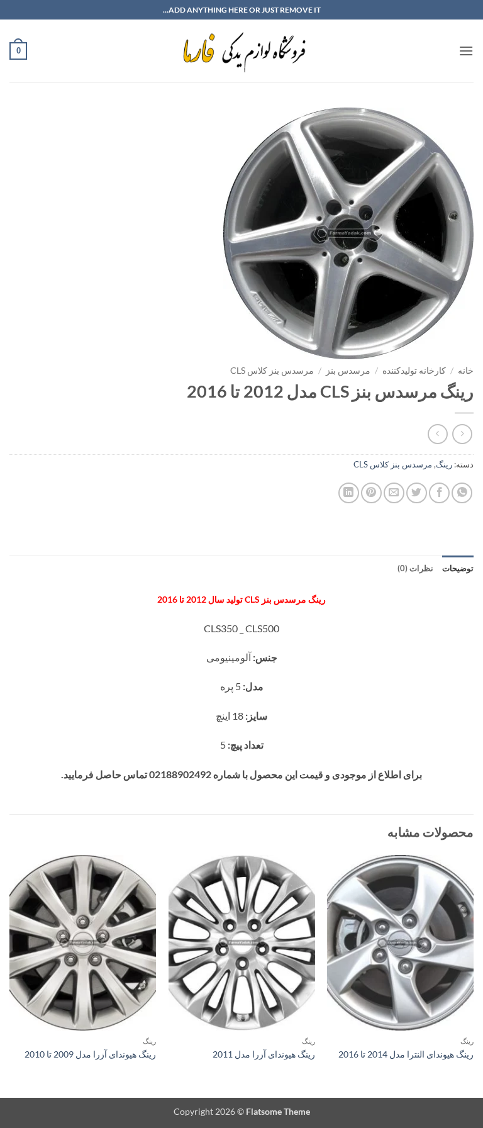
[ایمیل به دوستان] (394, 493)
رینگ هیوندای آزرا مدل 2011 (264, 1054)
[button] (466, 50)
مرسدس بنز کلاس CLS (272, 371)
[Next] (10, 975)
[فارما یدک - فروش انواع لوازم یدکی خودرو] (242, 51)
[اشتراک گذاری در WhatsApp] (462, 493)
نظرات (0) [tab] (415, 568)
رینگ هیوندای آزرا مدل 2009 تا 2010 (90, 1054)
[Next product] (462, 434)
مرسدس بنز (348, 371)
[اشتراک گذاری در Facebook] (439, 493)
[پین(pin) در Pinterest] (371, 493)
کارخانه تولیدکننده (414, 371)
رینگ (444, 464)
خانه (466, 371)
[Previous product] (437, 434)
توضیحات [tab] (458, 568)
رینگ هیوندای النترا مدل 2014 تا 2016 (406, 1054)
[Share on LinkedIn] (348, 493)
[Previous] (473, 975)
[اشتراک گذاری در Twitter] (416, 493)
